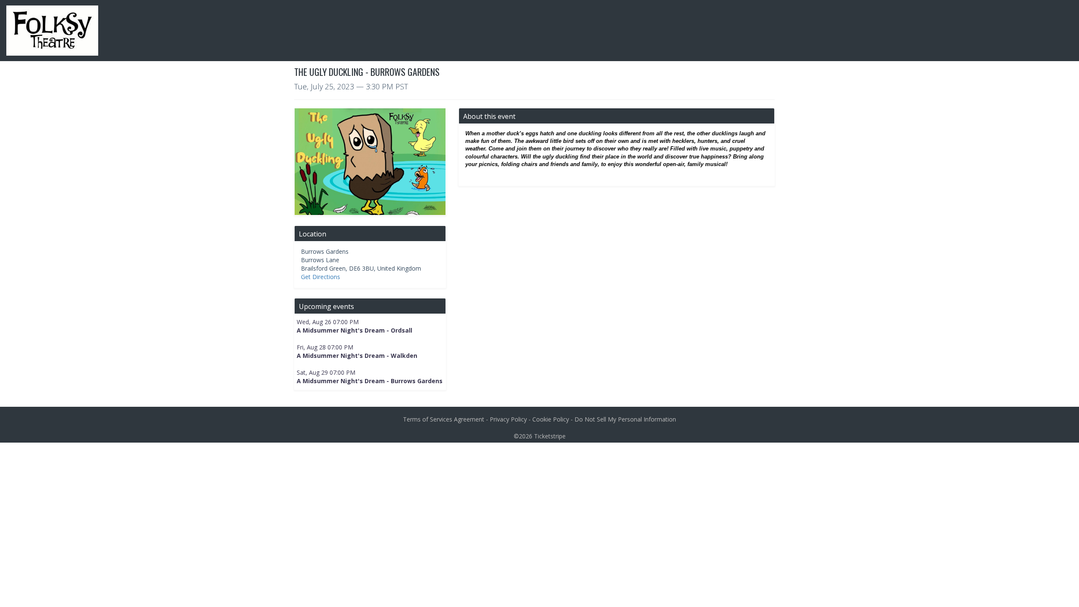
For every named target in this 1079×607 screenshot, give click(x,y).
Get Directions (320, 277)
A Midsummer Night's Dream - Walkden (357, 356)
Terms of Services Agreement (443, 419)
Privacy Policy (508, 419)
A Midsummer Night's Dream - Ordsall (354, 330)
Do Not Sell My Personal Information (625, 419)
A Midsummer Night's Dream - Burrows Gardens (370, 381)
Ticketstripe (550, 436)
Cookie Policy (550, 419)
